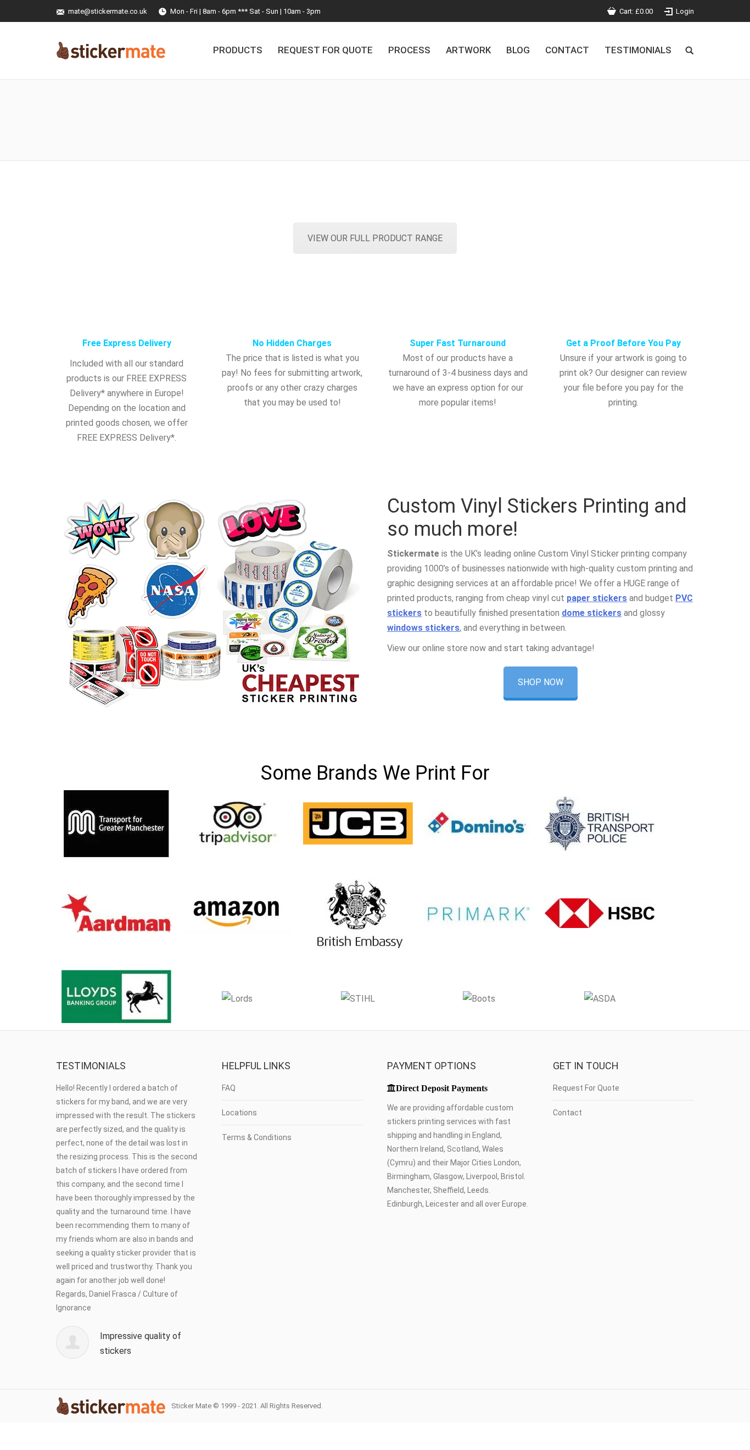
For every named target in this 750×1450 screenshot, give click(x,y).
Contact (567, 1112)
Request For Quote (586, 1088)
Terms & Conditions (257, 1137)
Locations (239, 1112)
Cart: (636, 11)
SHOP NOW (540, 682)
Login (685, 11)
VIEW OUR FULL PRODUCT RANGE (375, 238)
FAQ (229, 1088)
